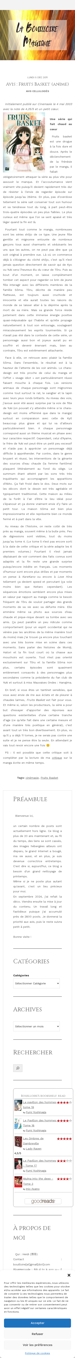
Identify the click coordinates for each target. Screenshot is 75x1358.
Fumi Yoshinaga (36, 1112)
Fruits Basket (49, 777)
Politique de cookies (37, 1353)
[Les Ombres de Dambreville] (18, 1141)
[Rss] (12, 5)
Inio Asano (33, 1188)
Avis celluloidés (37, 91)
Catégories (21, 975)
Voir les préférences (37, 1345)
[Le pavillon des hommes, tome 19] (18, 1105)
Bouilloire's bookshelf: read (43, 1096)
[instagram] (4, 5)
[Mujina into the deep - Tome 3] (18, 1181)
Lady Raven (33, 1148)
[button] (69, 1275)
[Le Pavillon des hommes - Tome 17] (18, 1163)
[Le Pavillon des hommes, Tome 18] (18, 1123)
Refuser (37, 1334)
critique (57, 757)
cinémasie (32, 777)
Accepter (37, 1323)
